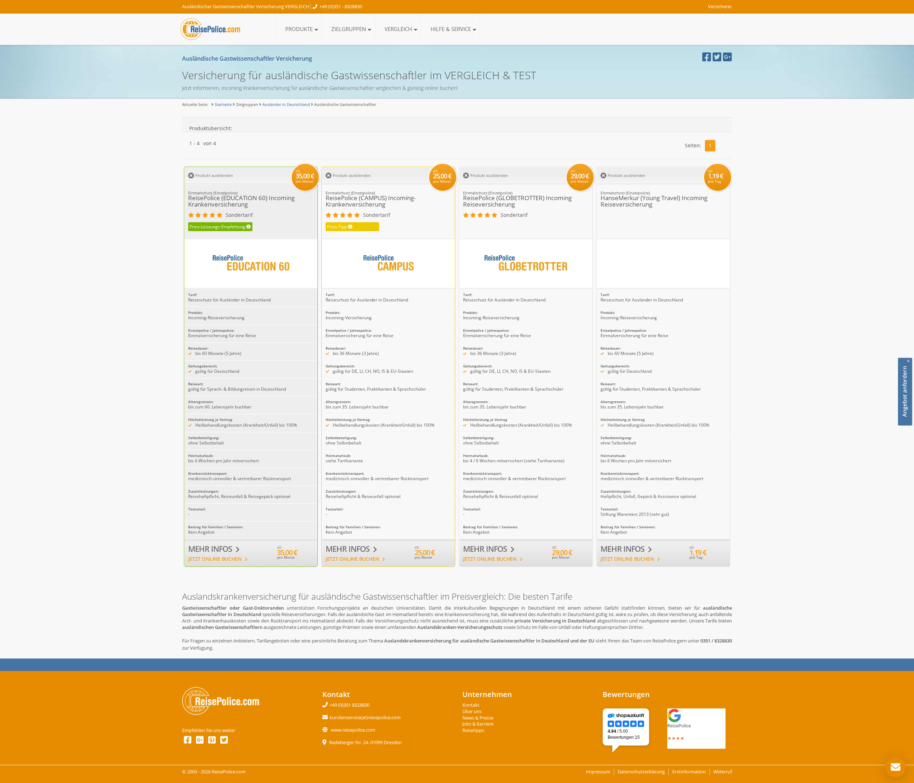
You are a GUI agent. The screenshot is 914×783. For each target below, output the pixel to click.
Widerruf (722, 772)
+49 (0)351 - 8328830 (341, 7)
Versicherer (720, 7)
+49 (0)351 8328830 (350, 705)
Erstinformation (689, 772)
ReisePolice (679, 726)
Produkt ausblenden (213, 175)
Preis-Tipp (339, 227)
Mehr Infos (211, 548)
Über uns (472, 711)
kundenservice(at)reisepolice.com (365, 718)
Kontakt (470, 705)
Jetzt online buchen (215, 558)
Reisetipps (473, 730)
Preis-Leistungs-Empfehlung (220, 227)
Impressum (598, 772)
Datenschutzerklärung (641, 772)
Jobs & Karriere (477, 724)
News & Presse (477, 718)
